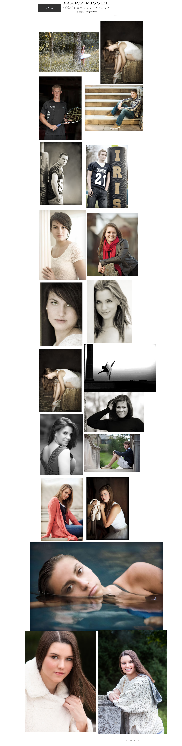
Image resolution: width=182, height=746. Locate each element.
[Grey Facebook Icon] (127, 740)
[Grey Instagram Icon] (131, 740)
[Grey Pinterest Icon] (139, 740)
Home (50, 8)
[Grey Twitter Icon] (135, 740)
